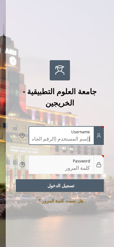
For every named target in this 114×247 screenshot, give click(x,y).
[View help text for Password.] (22, 164)
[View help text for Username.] (22, 135)
